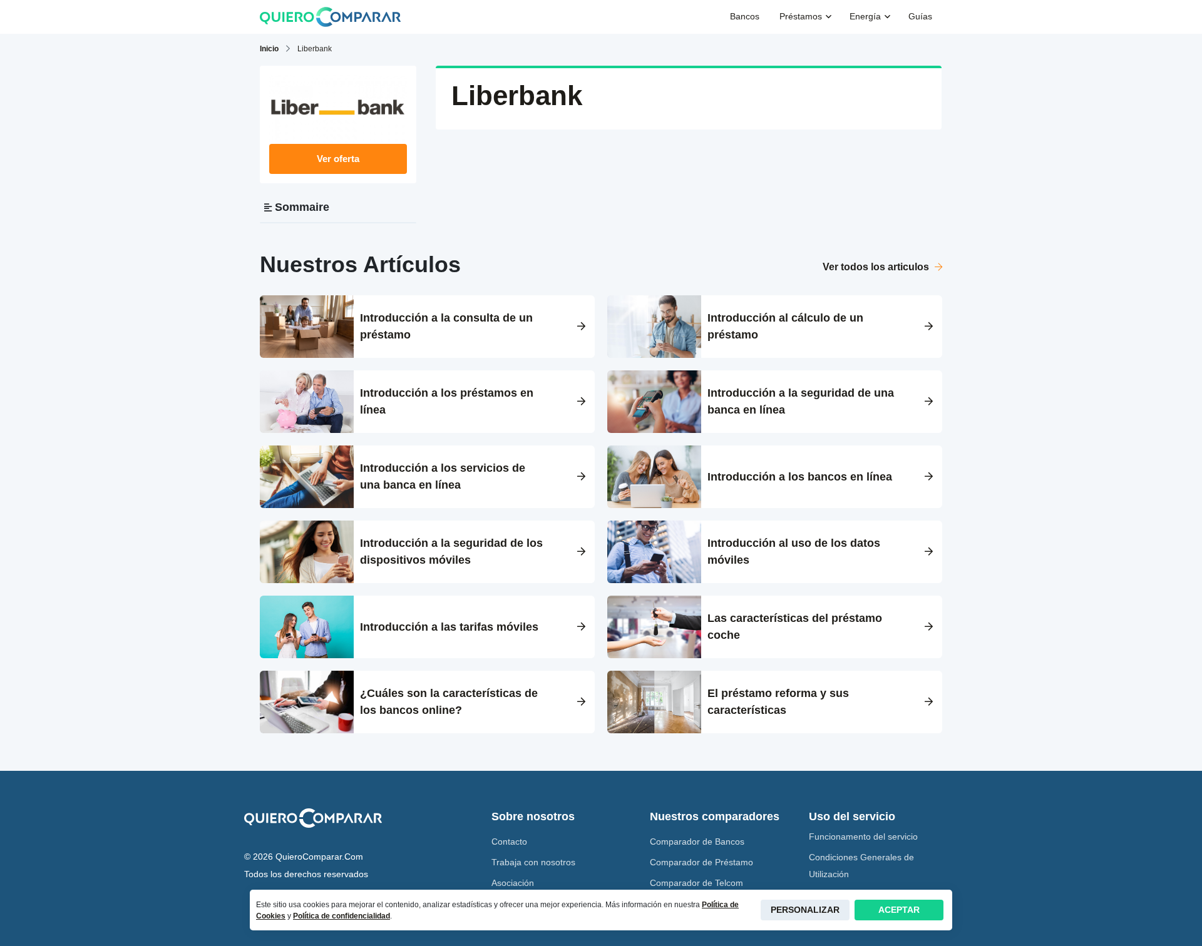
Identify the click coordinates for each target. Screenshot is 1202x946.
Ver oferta (338, 158)
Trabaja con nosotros (533, 862)
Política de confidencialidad (341, 916)
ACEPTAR (899, 910)
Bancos (744, 16)
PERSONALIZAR (805, 910)
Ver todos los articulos (877, 267)
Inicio (269, 48)
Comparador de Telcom (696, 883)
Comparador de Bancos (697, 842)
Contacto (509, 842)
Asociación (512, 883)
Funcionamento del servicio (863, 837)
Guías (920, 16)
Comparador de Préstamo (701, 862)
